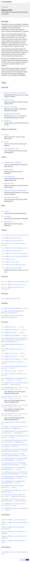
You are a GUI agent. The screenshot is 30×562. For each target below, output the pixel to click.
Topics (3, 83)
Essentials (4, 87)
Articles (3, 157)
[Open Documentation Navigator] (2, 2)
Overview (4, 21)
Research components (8, 129)
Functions (4, 322)
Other (3, 206)
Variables (4, 303)
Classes (4, 230)
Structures (4, 293)
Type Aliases (5, 514)
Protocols (4, 276)
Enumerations (6, 547)
